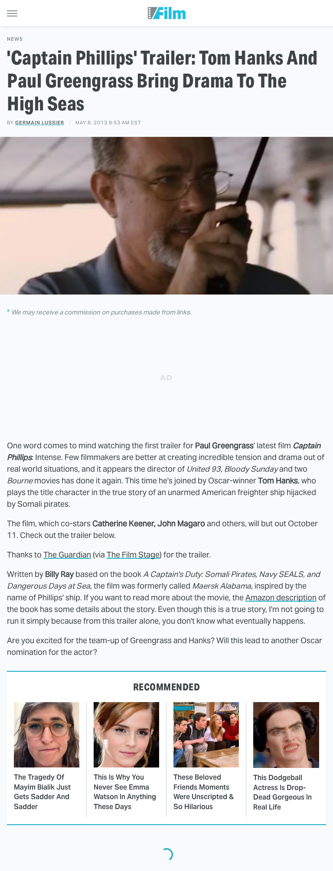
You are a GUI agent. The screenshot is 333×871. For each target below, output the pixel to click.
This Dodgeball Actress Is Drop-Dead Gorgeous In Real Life (282, 792)
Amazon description (281, 597)
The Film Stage (133, 555)
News (15, 39)
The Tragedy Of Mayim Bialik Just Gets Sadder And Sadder (42, 792)
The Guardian (67, 555)
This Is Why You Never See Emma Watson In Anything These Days (125, 792)
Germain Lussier (39, 123)
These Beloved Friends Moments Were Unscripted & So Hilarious (203, 792)
